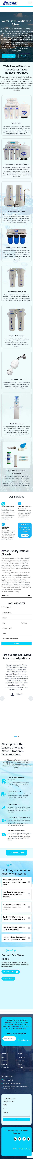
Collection (4, 1061)
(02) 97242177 (8, 1080)
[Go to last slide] (2, 698)
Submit (16, 643)
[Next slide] (30, 698)
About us (4, 1064)
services (21, 1061)
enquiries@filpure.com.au (12, 1083)
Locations (21, 1057)
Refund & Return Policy (21, 1149)
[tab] (15, 736)
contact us (5, 1067)
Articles (20, 1067)
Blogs (20, 1064)
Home (3, 1057)
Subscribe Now (24, 1040)
